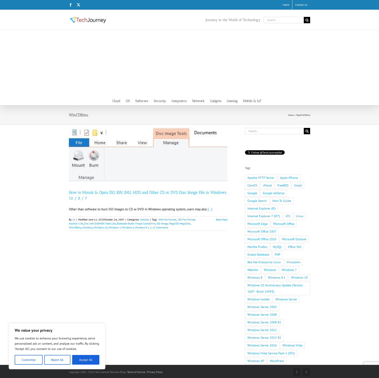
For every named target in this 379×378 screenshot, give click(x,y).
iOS (288, 216)
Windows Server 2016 (262, 345)
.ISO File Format (186, 219)
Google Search (257, 201)
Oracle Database (258, 254)
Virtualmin (293, 262)
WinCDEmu (75, 227)
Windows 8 (128, 227)
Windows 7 (115, 227)
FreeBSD (282, 185)
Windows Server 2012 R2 (264, 338)
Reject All (57, 360)
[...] (210, 209)
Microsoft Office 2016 (261, 239)
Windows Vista (292, 345)
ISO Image (162, 223)
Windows (87, 227)
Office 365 (295, 247)
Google (252, 193)
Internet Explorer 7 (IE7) (263, 216)
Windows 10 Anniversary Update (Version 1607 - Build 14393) (275, 288)
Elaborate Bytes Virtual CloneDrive (136, 223)
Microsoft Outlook (294, 239)
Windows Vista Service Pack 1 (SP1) (271, 353)
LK (73, 219)
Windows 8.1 (142, 227)
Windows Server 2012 (262, 330)
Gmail (298, 185)
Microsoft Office (283, 224)
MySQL (277, 247)
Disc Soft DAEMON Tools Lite (100, 223)
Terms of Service (136, 372)
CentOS (252, 185)
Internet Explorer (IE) (261, 208)
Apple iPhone (289, 178)
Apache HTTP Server (260, 178)
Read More (221, 219)
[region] (57, 346)
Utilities (144, 219)
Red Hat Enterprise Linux (264, 262)
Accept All (85, 360)
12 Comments (160, 227)
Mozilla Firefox (257, 247)
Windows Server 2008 (262, 315)
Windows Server (286, 299)
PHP (277, 254)
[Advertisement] (189, 63)
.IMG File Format (167, 219)
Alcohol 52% (76, 223)
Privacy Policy (155, 372)
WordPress (277, 361)
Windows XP (255, 361)
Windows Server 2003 (262, 307)
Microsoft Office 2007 (261, 231)
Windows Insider (258, 299)
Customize (29, 360)
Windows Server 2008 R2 (264, 322)
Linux (299, 216)
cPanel (267, 185)
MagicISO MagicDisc (180, 223)
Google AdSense (273, 193)
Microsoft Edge (257, 224)
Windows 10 (100, 227)
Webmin (252, 270)
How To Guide (281, 201)
